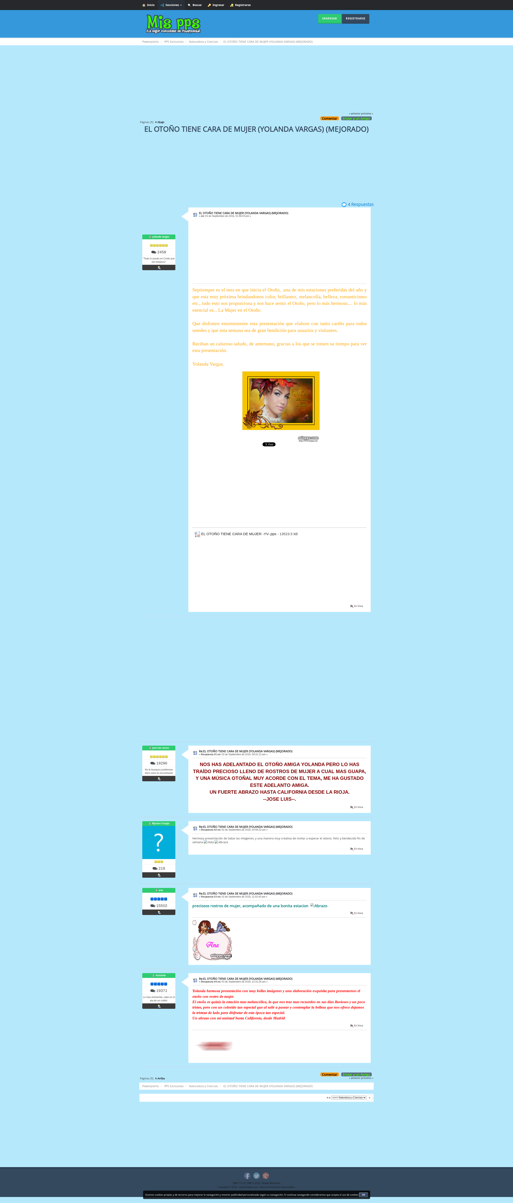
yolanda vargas (160, 236)
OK (363, 1195)
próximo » (367, 113)
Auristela (161, 975)
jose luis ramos (160, 747)
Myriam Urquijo (161, 823)
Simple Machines (271, 1183)
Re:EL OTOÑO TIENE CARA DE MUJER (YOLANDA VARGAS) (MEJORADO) (245, 751)
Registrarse (242, 5)
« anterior (355, 113)
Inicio (150, 5)
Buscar (196, 5)
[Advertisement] (256, 81)
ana (161, 890)
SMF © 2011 (253, 1183)
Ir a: (329, 1097)
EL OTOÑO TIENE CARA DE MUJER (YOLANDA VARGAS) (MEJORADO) (243, 213)
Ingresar (217, 5)
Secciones (172, 5)
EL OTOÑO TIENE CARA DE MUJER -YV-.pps (238, 534)
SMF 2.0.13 (239, 1183)
